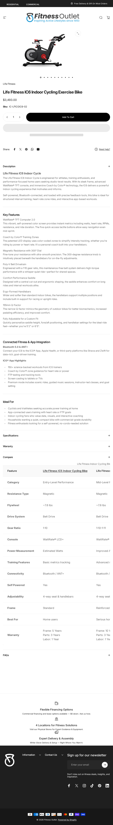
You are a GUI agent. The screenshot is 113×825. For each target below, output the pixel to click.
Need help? (104, 149)
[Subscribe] (105, 765)
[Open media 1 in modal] (78, 33)
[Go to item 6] (58, 77)
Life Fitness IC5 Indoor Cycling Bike (65, 470)
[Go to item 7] (62, 77)
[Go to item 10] (72, 77)
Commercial (32, 4)
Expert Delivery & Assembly (56, 738)
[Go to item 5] (54, 77)
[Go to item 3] (47, 77)
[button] (56, 128)
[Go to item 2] (44, 77)
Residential (13, 4)
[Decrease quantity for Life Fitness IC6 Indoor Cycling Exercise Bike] (6, 117)
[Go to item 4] (51, 77)
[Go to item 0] (40, 77)
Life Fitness (9, 83)
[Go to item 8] (65, 77)
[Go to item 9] (69, 77)
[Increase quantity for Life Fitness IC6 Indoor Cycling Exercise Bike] (20, 117)
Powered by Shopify (67, 820)
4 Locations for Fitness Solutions (56, 725)
